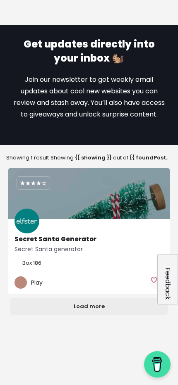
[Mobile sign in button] (149, 12)
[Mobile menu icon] (10, 13)
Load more (89, 306)
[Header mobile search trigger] (168, 12)
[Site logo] (46, 13)
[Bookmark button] (157, 282)
